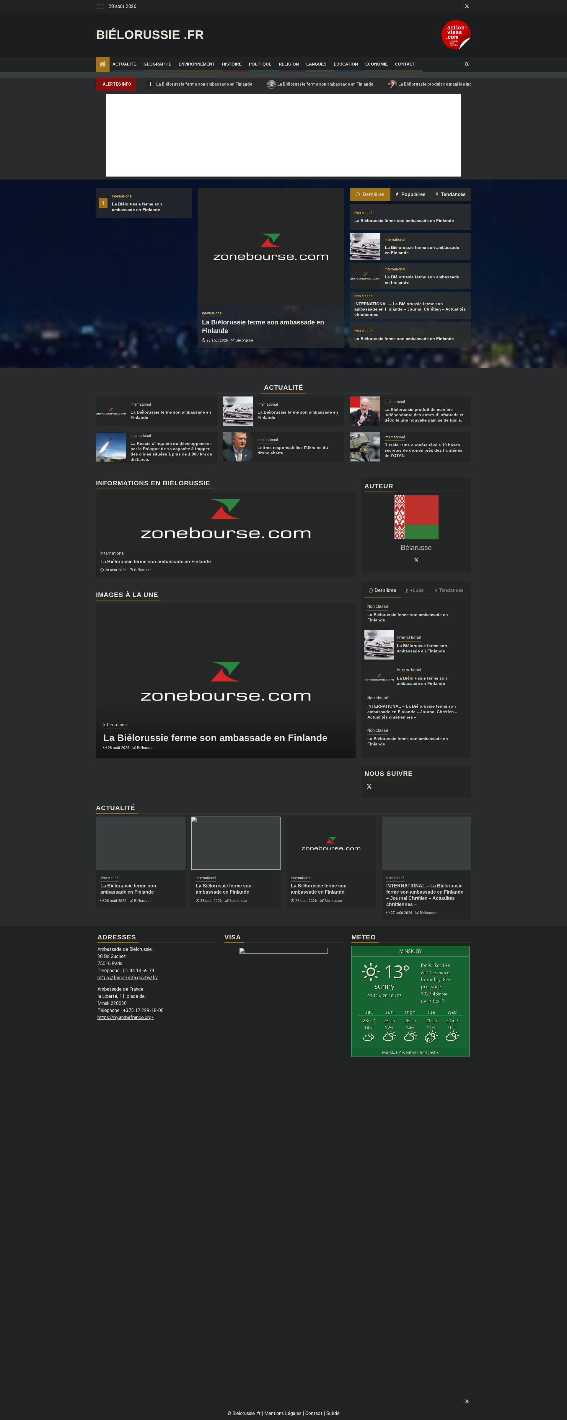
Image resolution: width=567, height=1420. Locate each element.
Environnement (197, 64)
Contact (405, 64)
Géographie (157, 64)
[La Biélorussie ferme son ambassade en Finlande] (271, 246)
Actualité (124, 64)
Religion (289, 64)
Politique (260, 64)
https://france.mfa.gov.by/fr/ (127, 977)
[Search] (466, 64)
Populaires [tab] (413, 194)
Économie (376, 64)
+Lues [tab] (417, 590)
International (122, 196)
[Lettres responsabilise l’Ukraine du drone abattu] (238, 446)
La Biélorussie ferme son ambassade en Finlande (200, 84)
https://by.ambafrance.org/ (125, 1017)
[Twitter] (416, 559)
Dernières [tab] (372, 194)
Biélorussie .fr (150, 35)
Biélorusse (244, 340)
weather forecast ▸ (410, 1052)
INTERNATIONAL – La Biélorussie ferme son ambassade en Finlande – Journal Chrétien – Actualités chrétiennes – (410, 309)
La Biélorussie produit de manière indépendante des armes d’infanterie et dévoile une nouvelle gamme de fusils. (424, 414)
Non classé (363, 213)
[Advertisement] (283, 135)
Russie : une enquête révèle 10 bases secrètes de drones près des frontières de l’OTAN (423, 450)
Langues (316, 64)
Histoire (232, 64)
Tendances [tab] (453, 194)
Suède (333, 1413)
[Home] (103, 65)
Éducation (346, 64)
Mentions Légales (283, 1413)
